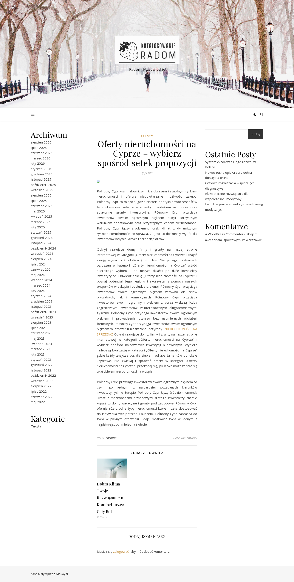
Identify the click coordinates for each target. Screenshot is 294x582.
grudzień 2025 (42, 174)
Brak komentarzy (185, 438)
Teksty (36, 426)
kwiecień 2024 (41, 280)
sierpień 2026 (41, 142)
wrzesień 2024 (42, 253)
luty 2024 (38, 291)
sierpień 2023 (41, 322)
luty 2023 (38, 354)
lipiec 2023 (39, 328)
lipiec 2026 (39, 147)
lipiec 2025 (39, 200)
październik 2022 (43, 375)
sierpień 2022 (41, 386)
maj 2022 (38, 402)
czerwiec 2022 (42, 397)
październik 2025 (43, 185)
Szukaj (255, 134)
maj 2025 (38, 211)
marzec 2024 (40, 285)
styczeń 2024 (41, 296)
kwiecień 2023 (41, 344)
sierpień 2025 (41, 195)
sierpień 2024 (41, 259)
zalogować (121, 551)
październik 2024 (43, 248)
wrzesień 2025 (42, 190)
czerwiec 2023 (42, 333)
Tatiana (111, 438)
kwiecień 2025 (41, 216)
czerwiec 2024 (42, 269)
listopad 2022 (41, 370)
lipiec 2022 (39, 391)
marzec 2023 (40, 349)
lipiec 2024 (39, 264)
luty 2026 (38, 163)
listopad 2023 (41, 306)
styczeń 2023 (41, 359)
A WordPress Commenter (224, 234)
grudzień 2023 (42, 301)
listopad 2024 (41, 243)
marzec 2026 (40, 158)
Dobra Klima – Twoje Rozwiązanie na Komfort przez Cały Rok (111, 497)
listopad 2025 (41, 179)
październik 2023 (43, 312)
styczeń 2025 (41, 232)
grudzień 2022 (42, 365)
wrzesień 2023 (42, 317)
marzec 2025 (40, 222)
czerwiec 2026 (42, 153)
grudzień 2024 (42, 238)
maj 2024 (38, 275)
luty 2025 (38, 227)
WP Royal (62, 574)
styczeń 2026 (41, 169)
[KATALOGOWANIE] (147, 50)
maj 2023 (38, 338)
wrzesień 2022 (42, 381)
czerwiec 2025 (42, 206)
